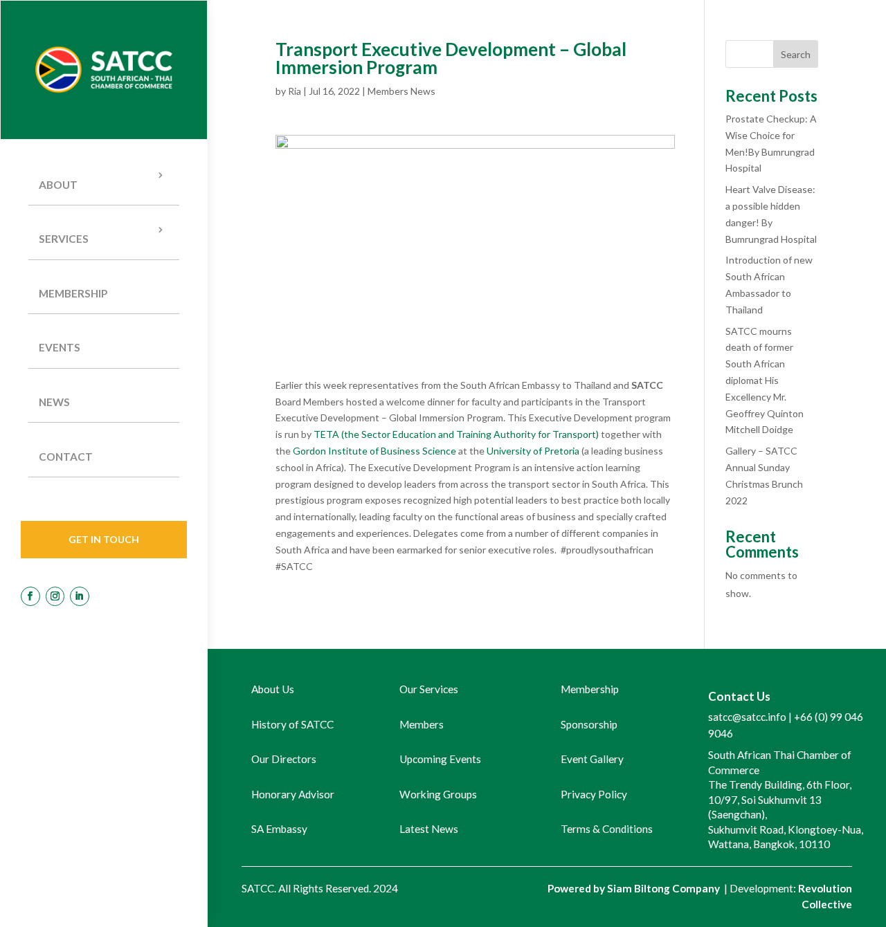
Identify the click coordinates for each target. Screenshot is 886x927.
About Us (272, 689)
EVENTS (59, 347)
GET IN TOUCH (104, 539)
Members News (401, 91)
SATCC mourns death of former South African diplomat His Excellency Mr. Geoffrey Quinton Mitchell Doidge (764, 380)
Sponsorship (589, 724)
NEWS (54, 402)
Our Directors (283, 759)
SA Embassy (279, 829)
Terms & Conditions (607, 829)
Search (796, 54)
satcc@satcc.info (747, 716)
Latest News (428, 829)
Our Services (428, 689)
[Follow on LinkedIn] (79, 596)
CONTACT (66, 456)
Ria (294, 91)
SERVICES (64, 238)
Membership (73, 293)
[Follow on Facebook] (30, 596)
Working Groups (438, 794)
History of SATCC (292, 724)
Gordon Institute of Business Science (374, 451)
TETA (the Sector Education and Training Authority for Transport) (456, 434)
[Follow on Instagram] (55, 596)
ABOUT (58, 184)
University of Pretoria (533, 451)
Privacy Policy (594, 794)
